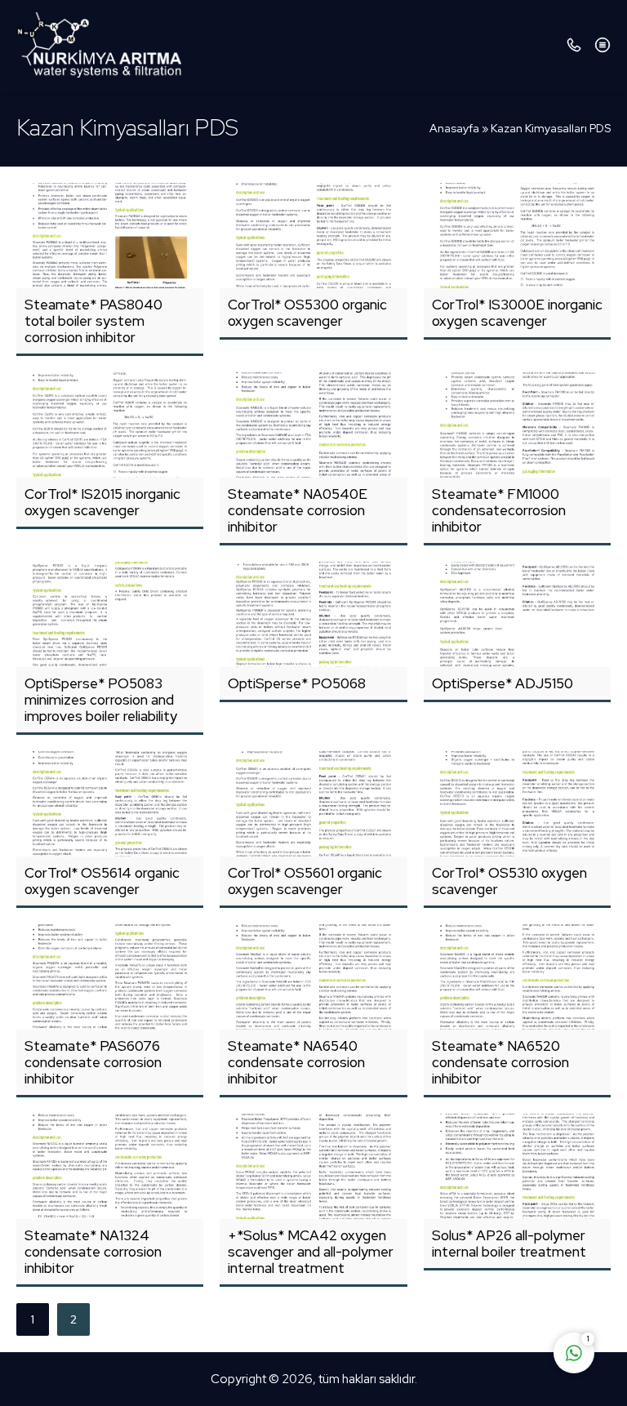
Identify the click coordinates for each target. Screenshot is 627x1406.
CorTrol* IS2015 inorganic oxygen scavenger (102, 502)
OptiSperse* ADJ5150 (502, 683)
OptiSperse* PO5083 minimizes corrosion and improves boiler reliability (100, 699)
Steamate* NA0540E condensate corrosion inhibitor (297, 510)
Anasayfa (454, 128)
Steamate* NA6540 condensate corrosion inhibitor (296, 1062)
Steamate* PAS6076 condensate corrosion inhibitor (93, 1062)
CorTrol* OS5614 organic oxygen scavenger (102, 881)
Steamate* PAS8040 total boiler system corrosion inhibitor (93, 321)
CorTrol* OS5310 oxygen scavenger (509, 881)
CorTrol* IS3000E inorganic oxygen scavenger (517, 313)
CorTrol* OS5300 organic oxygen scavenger (307, 313)
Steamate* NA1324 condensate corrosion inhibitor (93, 1251)
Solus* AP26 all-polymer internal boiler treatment (509, 1243)
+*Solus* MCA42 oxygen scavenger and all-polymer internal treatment (311, 1251)
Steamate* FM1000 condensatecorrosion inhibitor (499, 510)
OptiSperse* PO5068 (297, 683)
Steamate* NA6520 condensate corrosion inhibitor (500, 1062)
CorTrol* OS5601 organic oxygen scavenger (305, 881)
